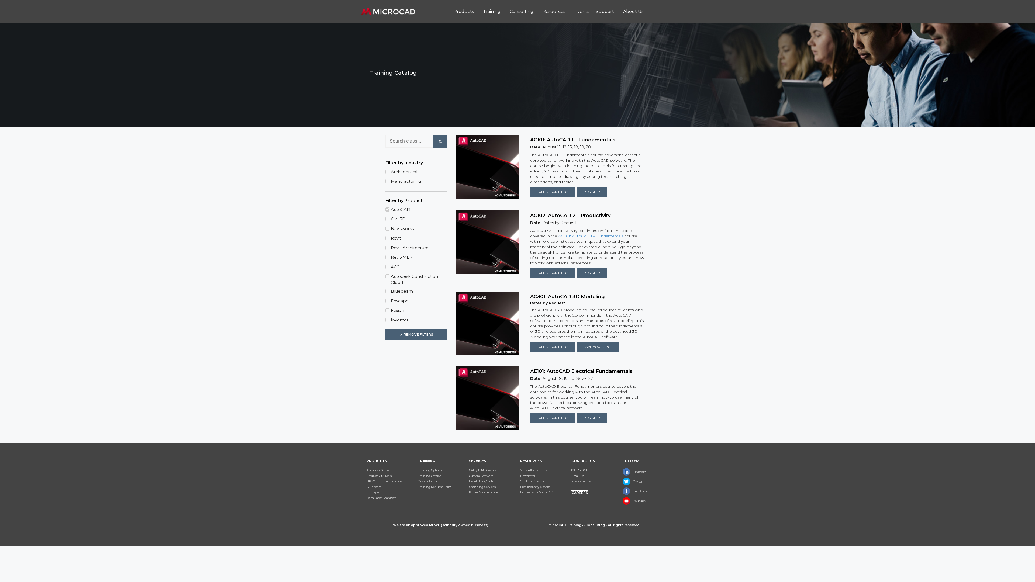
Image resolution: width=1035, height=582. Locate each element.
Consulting (521, 11)
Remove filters (418, 334)
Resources (554, 11)
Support (605, 11)
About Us (633, 11)
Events (581, 11)
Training (492, 11)
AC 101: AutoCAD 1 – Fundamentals (590, 236)
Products (464, 11)
